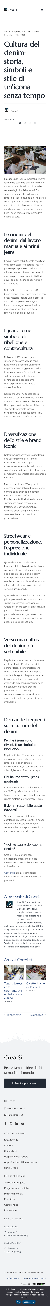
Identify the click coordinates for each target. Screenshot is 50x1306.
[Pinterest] (35, 123)
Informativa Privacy (37, 1278)
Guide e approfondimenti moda (21, 31)
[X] (20, 123)
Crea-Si (34, 896)
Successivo (36, 1015)
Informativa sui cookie (17, 1278)
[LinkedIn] (30, 123)
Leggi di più (29, 1302)
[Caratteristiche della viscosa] (36, 972)
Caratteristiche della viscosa (35, 985)
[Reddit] (25, 123)
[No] (46, 1295)
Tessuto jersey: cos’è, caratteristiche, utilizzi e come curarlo (13, 991)
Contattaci (9, 872)
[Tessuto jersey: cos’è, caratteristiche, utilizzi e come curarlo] (14, 972)
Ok (18, 1302)
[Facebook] (15, 123)
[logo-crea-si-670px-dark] (10, 9)
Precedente (14, 1015)
